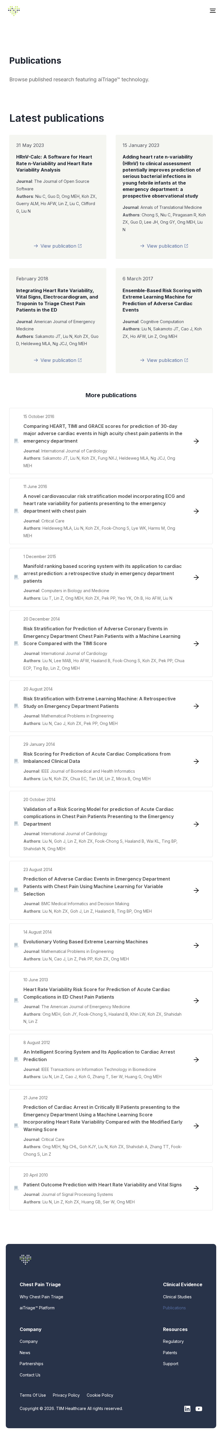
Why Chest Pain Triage (41, 1296)
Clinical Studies (177, 1296)
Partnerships (31, 1363)
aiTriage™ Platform (37, 1307)
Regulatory (173, 1341)
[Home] (14, 11)
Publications (174, 1307)
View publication (69, 247)
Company (29, 1341)
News (25, 1352)
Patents (170, 1352)
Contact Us (30, 1374)
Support (170, 1363)
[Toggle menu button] (212, 11)
